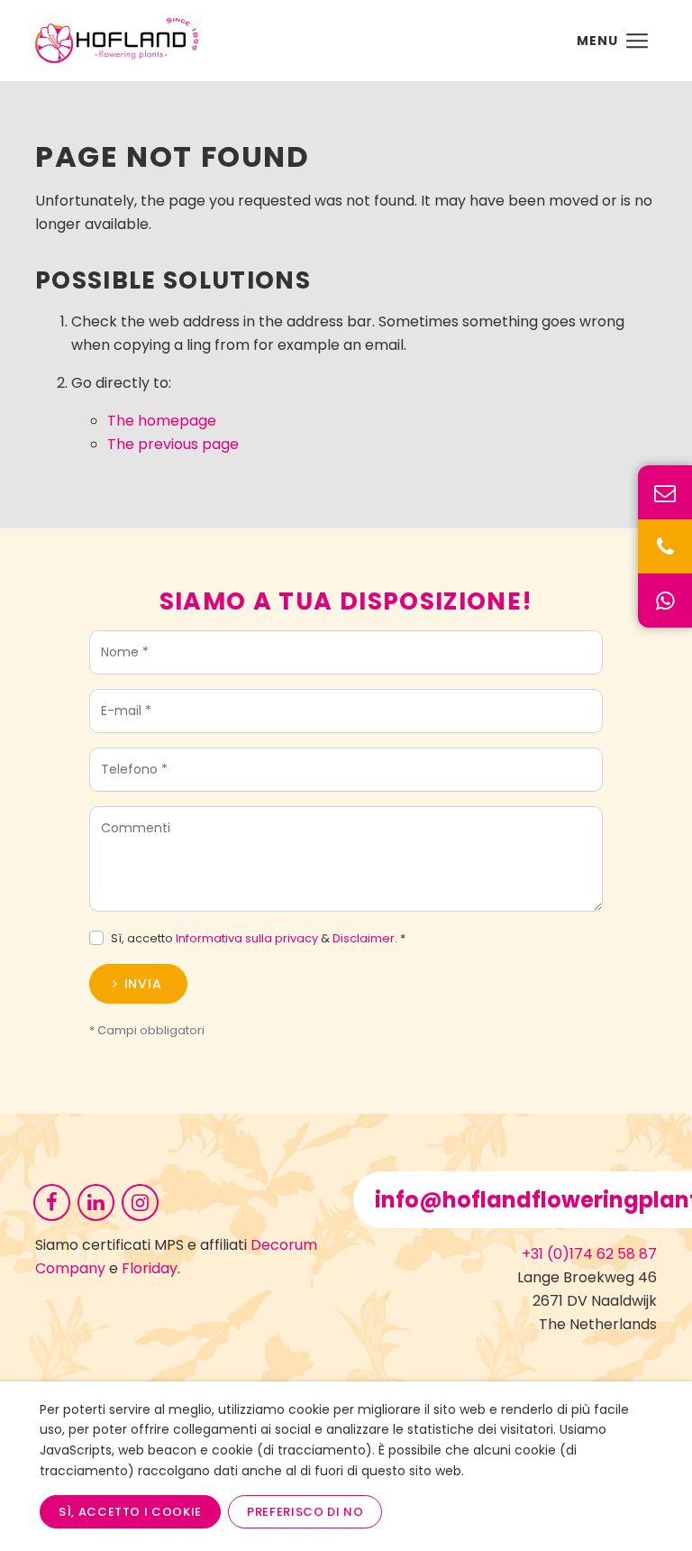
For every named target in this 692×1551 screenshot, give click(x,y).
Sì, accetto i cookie (130, 1511)
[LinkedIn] (96, 1201)
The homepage (161, 420)
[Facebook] (51, 1201)
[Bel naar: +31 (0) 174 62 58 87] (665, 546)
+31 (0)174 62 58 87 (589, 1254)
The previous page (173, 444)
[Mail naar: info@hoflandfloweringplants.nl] (665, 492)
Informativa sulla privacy (247, 938)
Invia (143, 984)
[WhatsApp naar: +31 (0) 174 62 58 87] (665, 601)
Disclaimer (363, 938)
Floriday (150, 1268)
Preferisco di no (305, 1511)
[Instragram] (140, 1201)
